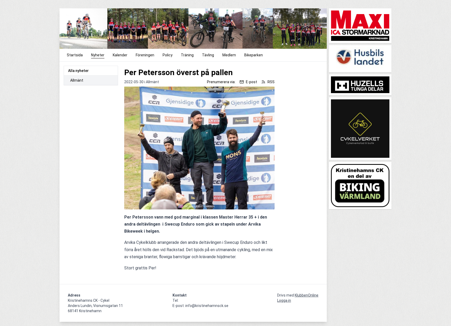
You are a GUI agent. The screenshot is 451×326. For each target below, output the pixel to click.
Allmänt (76, 80)
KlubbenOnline (306, 295)
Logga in (284, 300)
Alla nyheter (78, 71)
